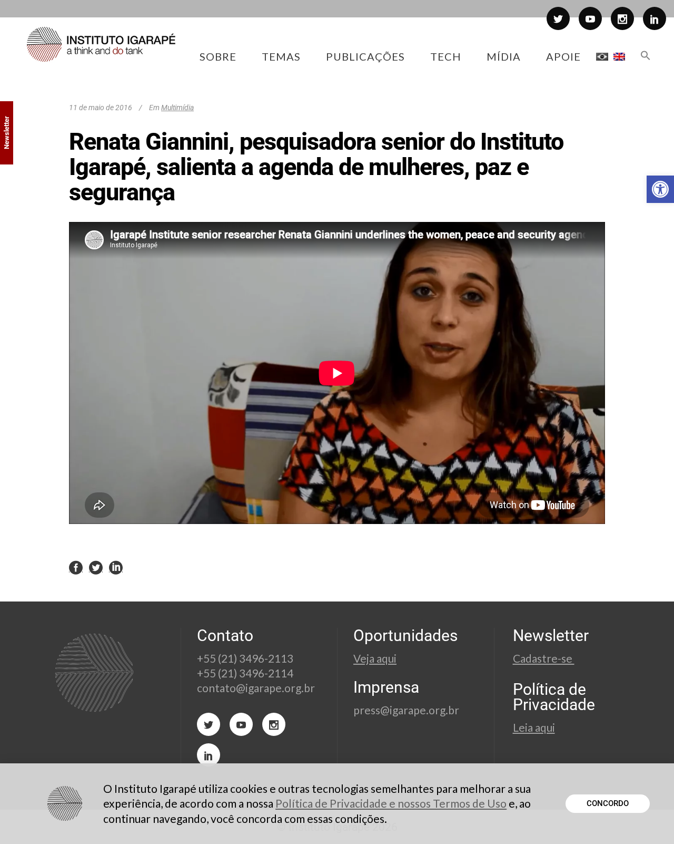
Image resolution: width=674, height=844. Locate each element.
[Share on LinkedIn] (116, 566)
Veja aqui (375, 658)
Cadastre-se (543, 658)
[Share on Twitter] (96, 566)
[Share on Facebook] (76, 566)
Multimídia (177, 107)
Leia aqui (534, 727)
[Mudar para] (602, 56)
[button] (660, 189)
